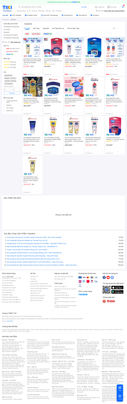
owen (32, 329)
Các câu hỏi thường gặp (8, 280)
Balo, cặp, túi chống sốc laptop (63, 342)
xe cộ (28, 11)
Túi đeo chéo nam (37, 397)
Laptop (68, 368)
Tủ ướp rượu (120, 348)
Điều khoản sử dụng (36, 291)
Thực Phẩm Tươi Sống (9, 355)
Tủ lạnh (107, 343)
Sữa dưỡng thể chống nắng (11, 38)
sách (53, 11)
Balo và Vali (56, 340)
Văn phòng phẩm (91, 397)
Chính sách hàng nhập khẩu (10, 297)
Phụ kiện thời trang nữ (58, 349)
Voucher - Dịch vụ (83, 375)
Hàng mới (46, 28)
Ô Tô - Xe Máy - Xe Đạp (85, 387)
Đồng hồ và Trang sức (59, 354)
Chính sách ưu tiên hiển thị (61, 295)
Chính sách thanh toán (60, 293)
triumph (70, 329)
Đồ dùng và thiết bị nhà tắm (63, 378)
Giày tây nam (39, 379)
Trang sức (55, 356)
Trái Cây (4, 357)
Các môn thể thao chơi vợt (113, 362)
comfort (116, 329)
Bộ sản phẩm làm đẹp (12, 392)
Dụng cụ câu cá (110, 360)
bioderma (47, 329)
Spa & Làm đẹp (89, 378)
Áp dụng (12, 93)
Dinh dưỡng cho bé (10, 346)
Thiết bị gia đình (17, 399)
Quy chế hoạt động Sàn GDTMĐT (64, 276)
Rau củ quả (8, 358)
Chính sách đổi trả (7, 292)
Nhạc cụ (65, 381)
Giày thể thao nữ (116, 365)
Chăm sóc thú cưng (57, 389)
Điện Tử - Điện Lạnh (109, 340)
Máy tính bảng (10, 377)
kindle (81, 329)
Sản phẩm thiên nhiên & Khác (12, 388)
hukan (16, 331)
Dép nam (36, 381)
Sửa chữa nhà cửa (60, 375)
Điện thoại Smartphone (8, 374)
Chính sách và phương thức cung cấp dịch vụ (65, 298)
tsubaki (27, 331)
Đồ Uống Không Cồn (62, 395)
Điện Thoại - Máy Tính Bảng (11, 371)
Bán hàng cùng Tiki (59, 279)
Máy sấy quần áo (111, 348)
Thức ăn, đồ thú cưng (11, 366)
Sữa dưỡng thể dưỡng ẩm (11, 35)
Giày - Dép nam (32, 377)
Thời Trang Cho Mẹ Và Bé (9, 342)
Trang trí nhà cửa (57, 374)
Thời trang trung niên (36, 348)
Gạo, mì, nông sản (11, 362)
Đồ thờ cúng (58, 381)
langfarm (10, 331)
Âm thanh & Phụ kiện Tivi (109, 342)
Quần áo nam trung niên (37, 362)
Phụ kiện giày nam (35, 382)
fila (24, 331)
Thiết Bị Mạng (62, 366)
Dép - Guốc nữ (39, 369)
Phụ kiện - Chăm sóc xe (84, 389)
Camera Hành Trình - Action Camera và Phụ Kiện (113, 377)
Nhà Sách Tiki (82, 395)
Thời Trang (92, 342)
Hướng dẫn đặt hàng (7, 285)
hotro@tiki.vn (17, 299)
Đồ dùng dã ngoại (113, 355)
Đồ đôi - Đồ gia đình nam (40, 358)
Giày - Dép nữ (32, 367)
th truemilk (22, 329)
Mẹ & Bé (87, 348)
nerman (86, 329)
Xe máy (82, 390)
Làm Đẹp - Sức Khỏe (9, 380)
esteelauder (14, 329)
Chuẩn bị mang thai (11, 351)
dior (9, 329)
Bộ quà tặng (60, 397)
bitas (120, 329)
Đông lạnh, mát (14, 360)
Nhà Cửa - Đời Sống (59, 371)
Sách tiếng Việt (81, 397)
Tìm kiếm (84, 7)
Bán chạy (36, 28)
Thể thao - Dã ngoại (85, 345)
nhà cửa (48, 11)
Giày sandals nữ (36, 370)
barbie (28, 329)
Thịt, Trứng (11, 357)
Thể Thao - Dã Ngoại (109, 352)
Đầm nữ (33, 342)
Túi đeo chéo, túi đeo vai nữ (35, 389)
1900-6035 (10, 276)
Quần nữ (39, 342)
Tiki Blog (32, 279)
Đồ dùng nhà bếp (7, 399)
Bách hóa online (85, 350)
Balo (53, 342)
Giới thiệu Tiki (34, 276)
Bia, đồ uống (8, 363)
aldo (65, 329)
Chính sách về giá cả (60, 286)
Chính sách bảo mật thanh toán (39, 283)
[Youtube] (108, 277)
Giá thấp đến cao (58, 28)
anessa (96, 329)
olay (106, 329)
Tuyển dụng (33, 281)
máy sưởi (104, 389)
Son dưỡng (7, 29)
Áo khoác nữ (40, 343)
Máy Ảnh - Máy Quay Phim (111, 371)
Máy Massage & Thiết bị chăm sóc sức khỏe (13, 386)
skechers (60, 329)
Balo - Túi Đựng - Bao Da (112, 378)
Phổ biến (27, 28)
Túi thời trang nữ (32, 387)
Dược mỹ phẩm (17, 393)
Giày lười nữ (42, 372)
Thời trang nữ (31, 340)
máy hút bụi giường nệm (112, 396)
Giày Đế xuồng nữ (38, 374)
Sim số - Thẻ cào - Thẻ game (91, 383)
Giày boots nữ (34, 372)
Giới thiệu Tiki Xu (35, 293)
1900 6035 (10, 321)
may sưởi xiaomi (110, 393)
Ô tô (87, 390)
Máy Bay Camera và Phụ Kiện (113, 382)
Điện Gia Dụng (7, 397)
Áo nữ (28, 342)
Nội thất (60, 377)
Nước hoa (8, 392)
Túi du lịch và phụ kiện (62, 342)
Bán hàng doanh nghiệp (37, 298)
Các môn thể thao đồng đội (113, 362)
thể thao (59, 11)
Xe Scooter (92, 390)
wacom (91, 329)
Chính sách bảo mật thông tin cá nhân (41, 286)
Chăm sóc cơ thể (10, 385)
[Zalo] (112, 277)
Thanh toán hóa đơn (82, 377)
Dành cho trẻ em (10, 365)
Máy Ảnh (116, 383)
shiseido (4, 331)
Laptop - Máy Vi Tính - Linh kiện (63, 361)
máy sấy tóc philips (114, 390)
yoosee (101, 329)
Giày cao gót (30, 369)
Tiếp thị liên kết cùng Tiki (37, 295)
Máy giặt (107, 345)
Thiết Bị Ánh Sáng (113, 375)
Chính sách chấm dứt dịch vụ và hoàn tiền (65, 302)
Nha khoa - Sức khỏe (88, 381)
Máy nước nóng (112, 346)
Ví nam (29, 397)
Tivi (106, 346)
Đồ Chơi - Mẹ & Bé (8, 340)
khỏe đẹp (41, 11)
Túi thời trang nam (33, 394)
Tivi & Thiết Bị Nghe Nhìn (87, 353)
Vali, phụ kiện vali (69, 343)
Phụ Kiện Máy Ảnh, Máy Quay (110, 374)
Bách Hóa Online (58, 387)
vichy (20, 331)
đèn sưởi (110, 389)
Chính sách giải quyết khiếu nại (39, 288)
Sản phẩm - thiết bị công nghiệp (88, 352)
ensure (37, 329)
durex (41, 329)
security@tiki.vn (16, 302)
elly (52, 329)
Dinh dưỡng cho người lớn (12, 348)
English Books (87, 399)
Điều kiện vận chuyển (36, 300)
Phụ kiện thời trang (58, 347)
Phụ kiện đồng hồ (60, 358)
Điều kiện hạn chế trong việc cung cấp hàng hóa (65, 289)
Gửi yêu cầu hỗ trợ (7, 283)
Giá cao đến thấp (73, 28)
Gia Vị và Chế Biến (60, 392)
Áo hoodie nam (34, 357)
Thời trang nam (32, 352)
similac (110, 329)
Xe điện (94, 389)
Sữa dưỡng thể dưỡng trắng (11, 26)
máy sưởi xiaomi (115, 395)
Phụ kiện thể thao (113, 357)
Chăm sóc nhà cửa (12, 368)
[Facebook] (104, 277)
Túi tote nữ (38, 391)
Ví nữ (45, 389)
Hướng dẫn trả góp (7, 295)
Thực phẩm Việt (16, 358)
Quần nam (38, 354)
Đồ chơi (20, 342)
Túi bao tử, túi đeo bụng (42, 398)
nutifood (75, 329)
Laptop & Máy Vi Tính (90, 351)
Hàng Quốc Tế (82, 340)
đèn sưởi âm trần (110, 400)
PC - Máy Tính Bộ (60, 368)
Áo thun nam (30, 354)
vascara (4, 329)
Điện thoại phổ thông (11, 375)
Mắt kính (67, 349)
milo (55, 329)
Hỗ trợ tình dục (16, 392)
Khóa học (92, 377)
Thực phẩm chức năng (11, 384)
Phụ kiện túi (45, 391)
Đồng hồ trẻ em (70, 358)
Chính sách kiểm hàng (8, 290)
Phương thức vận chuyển (9, 287)
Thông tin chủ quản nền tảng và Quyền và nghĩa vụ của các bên (65, 306)
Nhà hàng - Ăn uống (86, 380)
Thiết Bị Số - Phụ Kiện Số (85, 360)
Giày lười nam (31, 379)
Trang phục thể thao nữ (108, 354)
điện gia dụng (21, 11)
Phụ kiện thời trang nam (62, 349)
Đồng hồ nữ (62, 356)
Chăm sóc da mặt (7, 382)
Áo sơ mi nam (38, 355)
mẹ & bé (34, 11)
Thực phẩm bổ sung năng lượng (113, 365)
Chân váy (39, 345)
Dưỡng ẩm (6, 32)
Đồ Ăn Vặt (58, 393)
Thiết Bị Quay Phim (112, 381)
